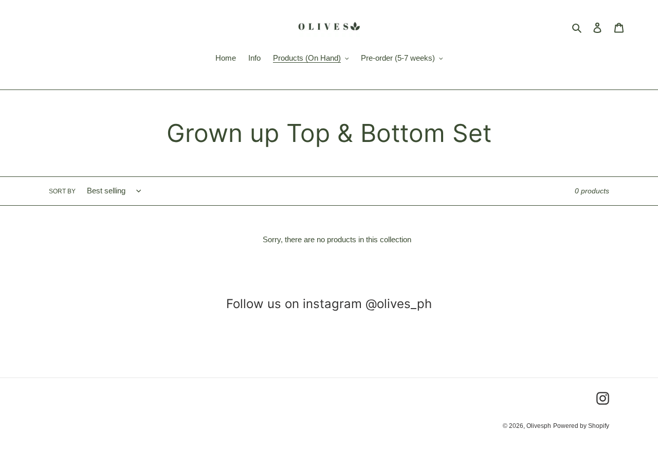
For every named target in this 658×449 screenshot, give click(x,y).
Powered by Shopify (581, 425)
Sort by (62, 191)
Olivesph (538, 425)
